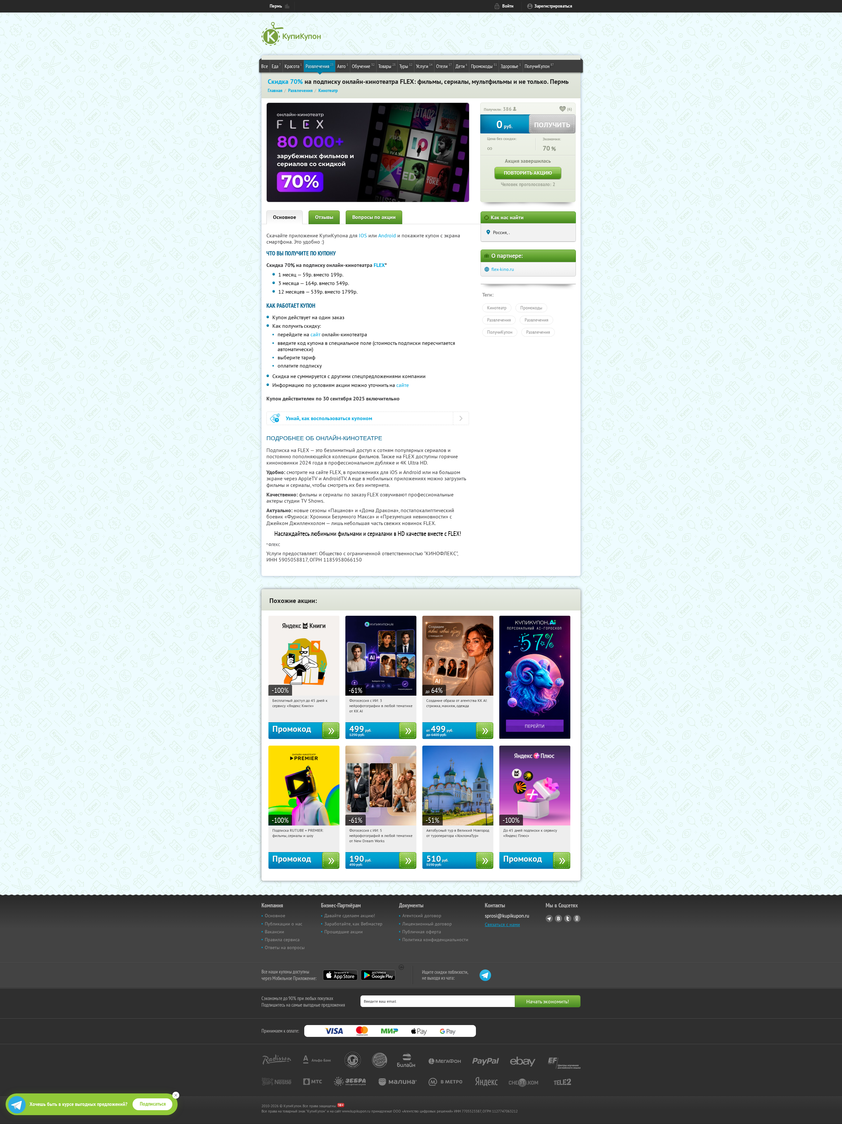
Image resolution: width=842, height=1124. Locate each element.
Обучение (363, 65)
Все (264, 66)
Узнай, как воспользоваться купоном (329, 418)
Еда (276, 65)
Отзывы (324, 217)
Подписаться (153, 1104)
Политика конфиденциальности (435, 940)
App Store (340, 975)
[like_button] (562, 109)
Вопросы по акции (374, 217)
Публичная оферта (421, 932)
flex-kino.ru (502, 269)
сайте (402, 385)
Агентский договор (421, 916)
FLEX (379, 265)
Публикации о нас (283, 924)
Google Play (378, 975)
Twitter (567, 918)
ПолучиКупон (539, 65)
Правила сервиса (282, 940)
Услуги (424, 65)
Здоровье (511, 65)
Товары (387, 65)
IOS (363, 235)
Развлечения (320, 65)
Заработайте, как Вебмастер (353, 924)
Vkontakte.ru (558, 918)
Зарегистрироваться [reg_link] (553, 6)
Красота (293, 65)
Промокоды (484, 65)
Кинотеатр (497, 307)
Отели (444, 65)
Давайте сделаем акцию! (349, 916)
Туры (405, 65)
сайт (315, 334)
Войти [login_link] (507, 6)
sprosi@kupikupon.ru (507, 916)
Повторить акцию (528, 172)
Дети (461, 65)
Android (387, 235)
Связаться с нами (502, 924)
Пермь (276, 6)
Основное (284, 217)
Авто (342, 65)
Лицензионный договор (427, 924)
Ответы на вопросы (285, 947)
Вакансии (274, 932)
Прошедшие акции (343, 932)
